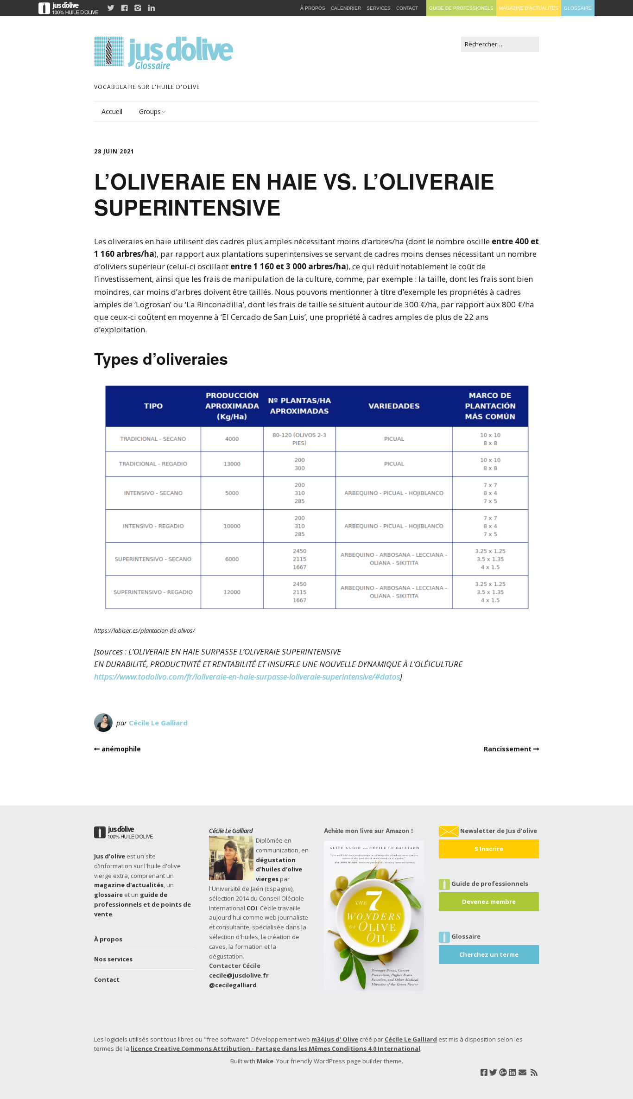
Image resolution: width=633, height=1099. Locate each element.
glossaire (108, 894)
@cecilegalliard (233, 985)
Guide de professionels (461, 8)
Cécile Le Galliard (158, 722)
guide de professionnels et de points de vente (142, 904)
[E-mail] (522, 1072)
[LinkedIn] (512, 1072)
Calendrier (346, 8)
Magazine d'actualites (528, 8)
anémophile (121, 748)
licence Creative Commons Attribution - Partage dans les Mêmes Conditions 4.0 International (275, 1048)
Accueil (111, 111)
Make (265, 1061)
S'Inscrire (489, 849)
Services (379, 8)
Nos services (113, 959)
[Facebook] (484, 1072)
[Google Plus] (503, 1072)
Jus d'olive (109, 856)
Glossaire (578, 8)
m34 (317, 1039)
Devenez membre (489, 901)
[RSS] (534, 1072)
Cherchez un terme (489, 954)
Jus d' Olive (341, 1039)
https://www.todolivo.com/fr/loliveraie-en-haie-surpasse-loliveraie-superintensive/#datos (247, 676)
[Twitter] (493, 1072)
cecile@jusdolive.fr (239, 975)
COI (252, 908)
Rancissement (508, 748)
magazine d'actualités (129, 885)
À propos (108, 939)
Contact (107, 979)
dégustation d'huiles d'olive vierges (279, 869)
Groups (150, 111)
